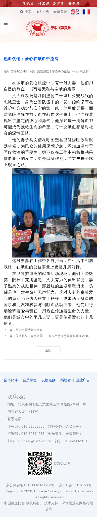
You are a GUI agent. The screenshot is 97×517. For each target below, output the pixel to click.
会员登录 (60, 12)
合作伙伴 (11, 380)
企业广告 (83, 380)
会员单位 (30, 380)
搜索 (27, 12)
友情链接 (48, 380)
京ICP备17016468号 (75, 485)
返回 (48, 350)
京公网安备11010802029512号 (32, 485)
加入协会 (42, 12)
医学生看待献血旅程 (29, 330)
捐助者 (65, 380)
